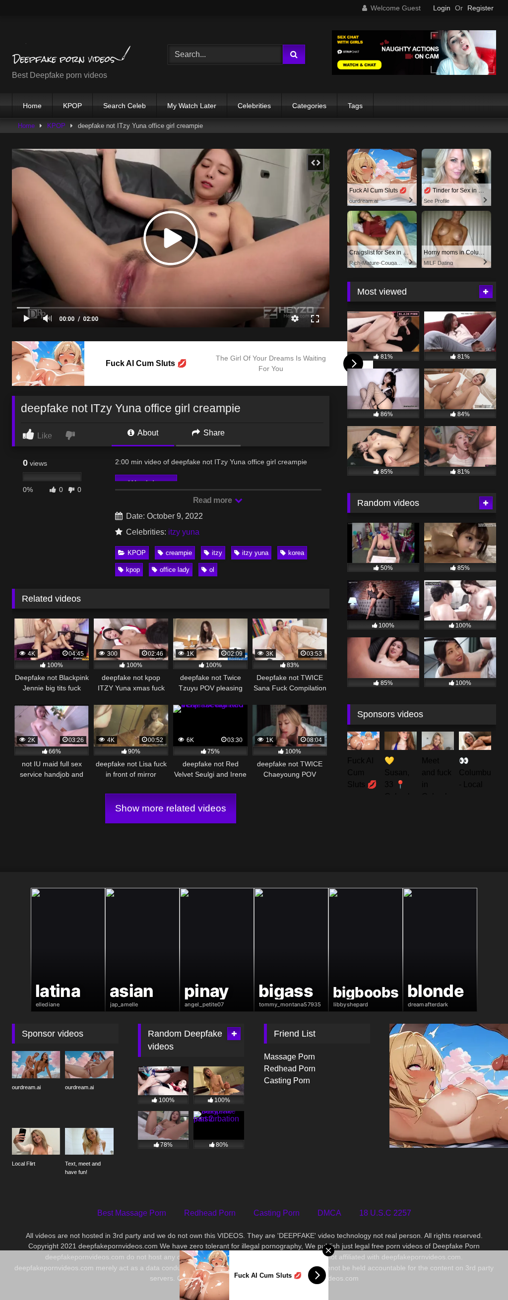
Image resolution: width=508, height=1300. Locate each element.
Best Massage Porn (131, 1213)
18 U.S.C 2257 (385, 1213)
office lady (175, 569)
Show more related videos (170, 808)
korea (296, 553)
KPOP (72, 106)
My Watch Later (191, 106)
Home (32, 106)
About (147, 433)
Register (480, 8)
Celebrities (254, 106)
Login (441, 8)
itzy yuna (183, 532)
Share (213, 433)
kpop (133, 569)
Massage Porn (289, 1056)
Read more (213, 500)
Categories (309, 106)
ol (211, 569)
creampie (179, 553)
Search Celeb (124, 106)
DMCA (329, 1213)
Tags (355, 106)
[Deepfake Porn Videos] (78, 46)
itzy (217, 553)
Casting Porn (287, 1080)
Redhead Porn (290, 1068)
